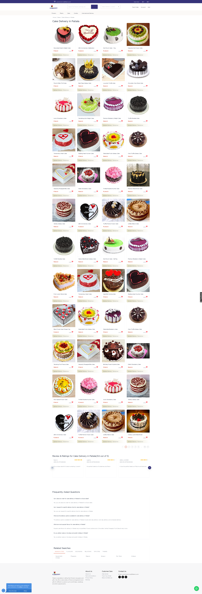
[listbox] (101, 468)
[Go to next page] (148, 447)
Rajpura (88, 556)
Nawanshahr (59, 556)
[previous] (52, 467)
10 (144, 446)
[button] (101, 498)
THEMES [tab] (104, 551)
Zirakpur (133, 556)
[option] (68, 468)
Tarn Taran (119, 556)
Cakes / (59, 17)
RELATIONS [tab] (88, 551)
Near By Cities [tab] (59, 551)
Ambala (58, 557)
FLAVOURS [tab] (69, 551)
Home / (55, 17)
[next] (149, 467)
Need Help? (136, 1)
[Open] (118, 7)
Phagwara (73, 556)
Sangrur (103, 556)
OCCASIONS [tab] (78, 551)
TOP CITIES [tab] (97, 551)
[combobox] (109, 6)
